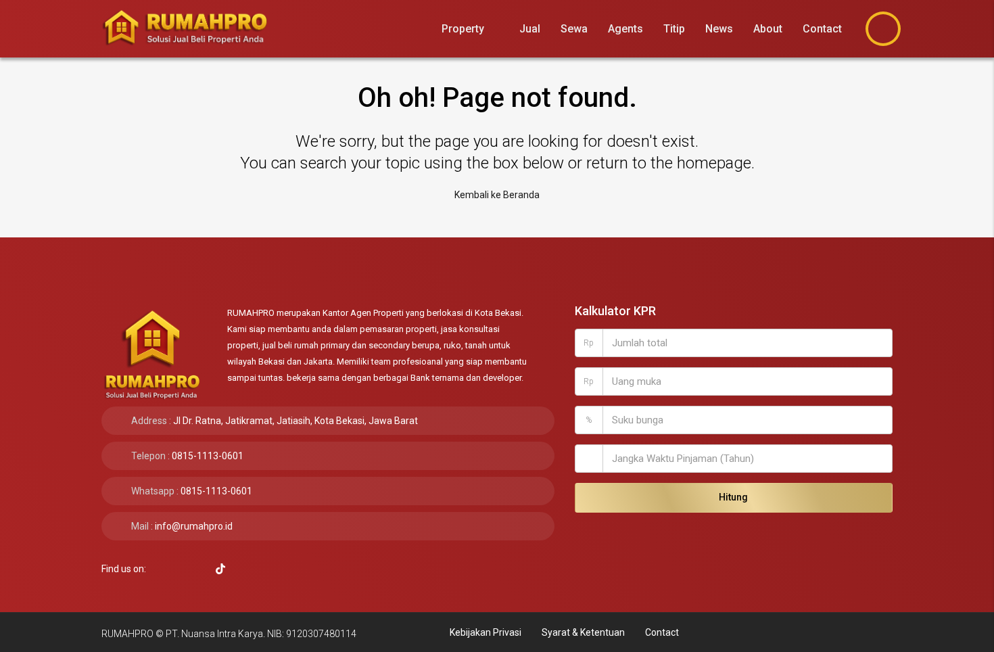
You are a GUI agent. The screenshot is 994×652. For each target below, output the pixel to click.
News (719, 28)
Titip (674, 28)
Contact (822, 28)
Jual (529, 28)
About (767, 28)
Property (463, 28)
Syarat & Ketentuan (583, 632)
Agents (625, 28)
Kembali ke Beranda (497, 194)
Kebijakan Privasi (485, 632)
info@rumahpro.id (194, 526)
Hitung (733, 497)
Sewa (574, 28)
